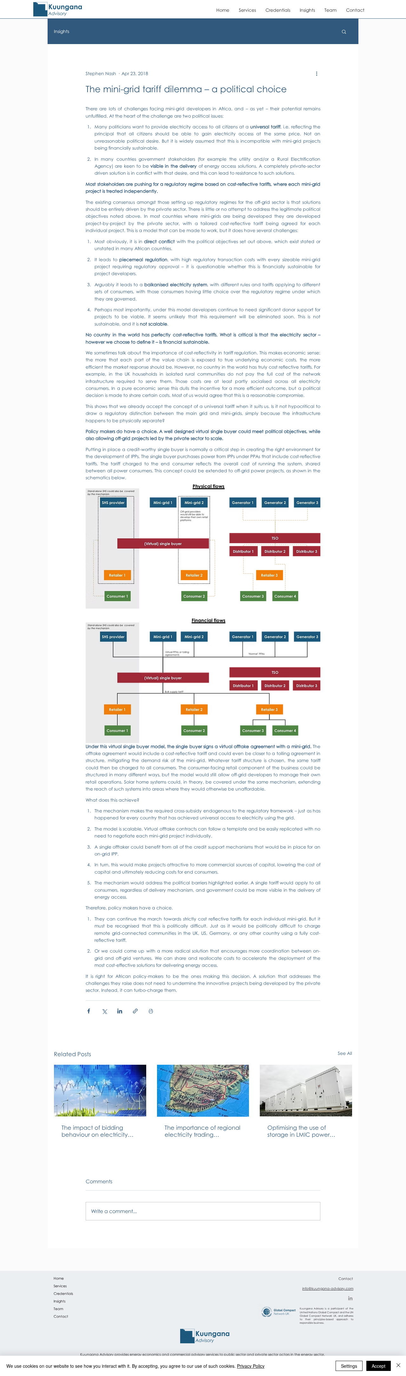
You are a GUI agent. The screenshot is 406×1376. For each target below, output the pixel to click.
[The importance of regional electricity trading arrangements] (203, 1091)
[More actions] (316, 73)
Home (59, 1278)
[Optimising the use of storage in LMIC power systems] (306, 1090)
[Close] (398, 1366)
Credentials (63, 1293)
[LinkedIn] (350, 1298)
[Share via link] (135, 1011)
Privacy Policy (251, 1366)
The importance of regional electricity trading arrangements (202, 1131)
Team (58, 1309)
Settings (349, 1366)
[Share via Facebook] (89, 1011)
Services (60, 1286)
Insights (61, 31)
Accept (378, 1366)
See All (345, 1053)
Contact (61, 1316)
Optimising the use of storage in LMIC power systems (298, 1131)
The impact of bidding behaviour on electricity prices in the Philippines (95, 1131)
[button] (344, 31)
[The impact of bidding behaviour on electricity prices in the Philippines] (100, 1090)
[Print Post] (151, 1011)
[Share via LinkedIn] (120, 1011)
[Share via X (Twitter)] (104, 1011)
